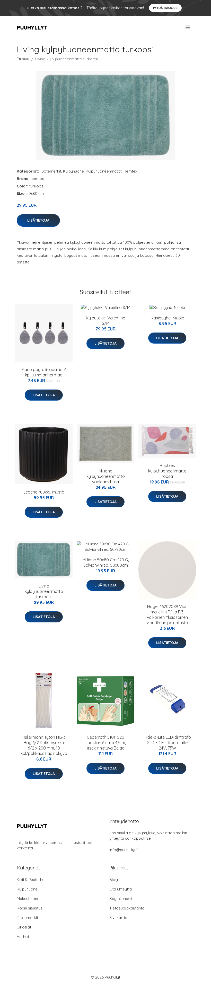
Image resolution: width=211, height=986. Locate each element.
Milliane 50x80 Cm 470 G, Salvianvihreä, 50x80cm (106, 562)
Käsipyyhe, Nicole (167, 317)
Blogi (114, 879)
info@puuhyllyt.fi (123, 849)
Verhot (23, 936)
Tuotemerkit (50, 171)
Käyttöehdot (120, 898)
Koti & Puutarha (31, 879)
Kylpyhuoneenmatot (104, 171)
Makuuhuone (28, 898)
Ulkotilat (24, 927)
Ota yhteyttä (120, 889)
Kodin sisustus (29, 908)
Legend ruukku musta (43, 492)
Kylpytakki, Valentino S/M (105, 320)
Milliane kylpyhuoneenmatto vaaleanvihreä (105, 476)
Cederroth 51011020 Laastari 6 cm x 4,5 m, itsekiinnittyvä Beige (105, 743)
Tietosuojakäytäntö (127, 908)
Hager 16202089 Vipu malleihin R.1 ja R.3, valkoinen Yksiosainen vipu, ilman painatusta (167, 614)
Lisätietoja (38, 220)
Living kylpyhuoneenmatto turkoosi (44, 591)
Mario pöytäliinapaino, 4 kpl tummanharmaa (43, 372)
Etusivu (23, 58)
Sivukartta (118, 917)
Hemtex (130, 171)
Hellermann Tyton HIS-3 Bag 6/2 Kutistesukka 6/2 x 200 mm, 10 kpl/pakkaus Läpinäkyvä (44, 745)
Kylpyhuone (73, 171)
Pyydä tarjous (165, 8)
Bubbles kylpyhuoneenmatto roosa (167, 471)
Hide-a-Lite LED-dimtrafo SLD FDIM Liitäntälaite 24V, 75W (167, 743)
